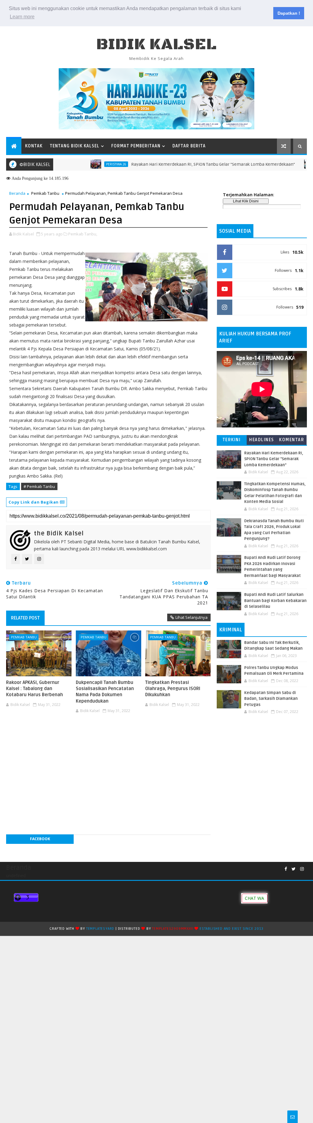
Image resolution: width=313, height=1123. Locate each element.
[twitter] (293, 869)
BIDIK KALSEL (156, 44)
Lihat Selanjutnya (191, 617)
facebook (40, 838)
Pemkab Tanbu (45, 193)
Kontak (33, 146)
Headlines (261, 439)
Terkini (232, 439)
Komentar (291, 439)
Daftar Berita (189, 146)
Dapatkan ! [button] (289, 13)
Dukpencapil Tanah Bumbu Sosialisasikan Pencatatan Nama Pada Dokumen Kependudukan (105, 692)
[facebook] (286, 869)
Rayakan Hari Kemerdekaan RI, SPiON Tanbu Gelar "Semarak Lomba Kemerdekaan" (193, 164)
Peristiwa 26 (97, 164)
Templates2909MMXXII (172, 928)
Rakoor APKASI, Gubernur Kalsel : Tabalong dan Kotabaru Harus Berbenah (34, 689)
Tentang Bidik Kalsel (74, 146)
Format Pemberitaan (135, 146)
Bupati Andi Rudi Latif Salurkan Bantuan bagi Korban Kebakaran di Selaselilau (275, 600)
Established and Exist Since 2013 (231, 928)
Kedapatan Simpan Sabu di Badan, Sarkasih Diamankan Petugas (271, 698)
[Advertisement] (108, 734)
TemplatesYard (100, 928)
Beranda (17, 193)
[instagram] (302, 869)
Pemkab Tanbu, (82, 234)
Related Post (25, 618)
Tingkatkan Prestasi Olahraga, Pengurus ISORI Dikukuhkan (172, 689)
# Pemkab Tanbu (39, 486)
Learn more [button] (22, 16)
